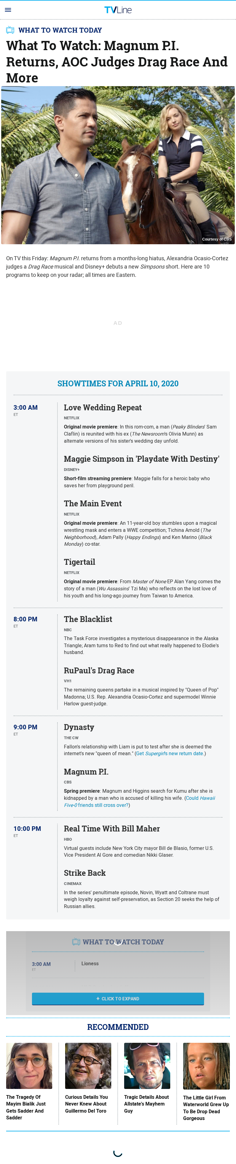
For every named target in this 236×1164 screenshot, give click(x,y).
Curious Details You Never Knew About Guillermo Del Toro (86, 1104)
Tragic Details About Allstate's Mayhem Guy (146, 1104)
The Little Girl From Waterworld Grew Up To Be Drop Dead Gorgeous (206, 1108)
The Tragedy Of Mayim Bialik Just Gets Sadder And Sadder (25, 1107)
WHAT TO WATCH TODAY (60, 30)
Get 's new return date (169, 753)
